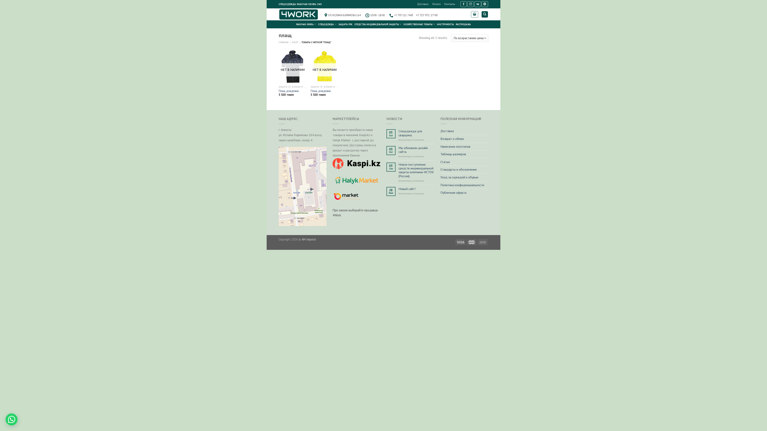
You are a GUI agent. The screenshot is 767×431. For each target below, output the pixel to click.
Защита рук (345, 24)
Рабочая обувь (304, 24)
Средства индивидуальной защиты (376, 24)
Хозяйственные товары (417, 24)
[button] (12, 419)
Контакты (449, 4)
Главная (283, 42)
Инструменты (445, 24)
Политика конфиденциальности (462, 185)
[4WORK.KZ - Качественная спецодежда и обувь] (299, 14)
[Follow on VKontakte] (477, 4)
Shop (295, 42)
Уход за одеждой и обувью (459, 177)
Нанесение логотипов (455, 146)
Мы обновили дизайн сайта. (413, 150)
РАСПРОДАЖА (463, 24)
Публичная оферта (453, 193)
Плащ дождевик (289, 91)
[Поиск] (485, 14)
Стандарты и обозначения (458, 169)
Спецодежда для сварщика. (410, 133)
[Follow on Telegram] (485, 4)
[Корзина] (474, 14)
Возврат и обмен (452, 139)
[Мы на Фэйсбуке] (463, 4)
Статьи (445, 162)
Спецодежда (326, 24)
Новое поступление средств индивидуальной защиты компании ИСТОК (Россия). (416, 170)
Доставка (422, 4)
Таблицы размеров (453, 154)
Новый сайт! (406, 189)
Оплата (436, 4)
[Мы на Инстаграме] (470, 4)
